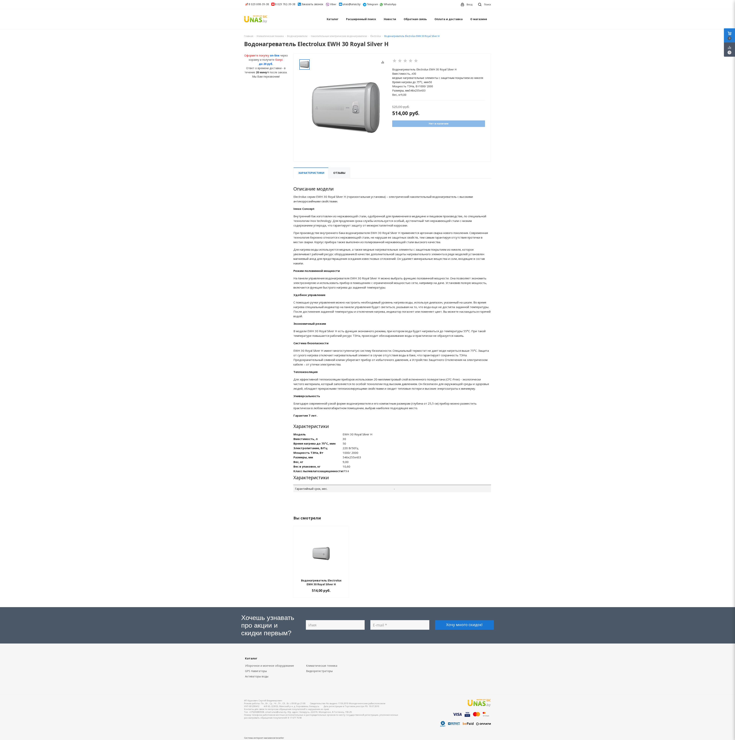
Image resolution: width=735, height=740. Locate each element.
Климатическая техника (321, 665)
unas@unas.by (351, 4)
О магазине (478, 19)
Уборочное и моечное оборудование (269, 665)
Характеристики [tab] (311, 173)
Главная (248, 36)
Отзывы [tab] (339, 173)
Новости (390, 19)
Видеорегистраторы (319, 671)
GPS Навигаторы (256, 671)
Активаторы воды (256, 676)
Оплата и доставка (448, 19)
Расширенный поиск (361, 19)
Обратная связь (415, 19)
